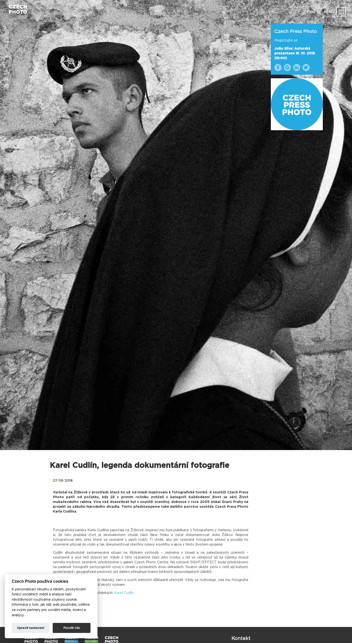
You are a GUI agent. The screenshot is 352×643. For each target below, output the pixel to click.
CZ (306, 12)
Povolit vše (71, 628)
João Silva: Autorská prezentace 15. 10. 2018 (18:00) (294, 53)
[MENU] (341, 12)
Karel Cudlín (124, 593)
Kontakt (241, 638)
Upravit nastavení (30, 628)
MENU (329, 12)
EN (312, 12)
